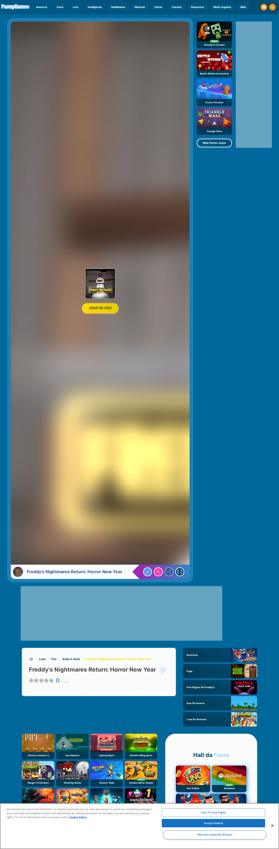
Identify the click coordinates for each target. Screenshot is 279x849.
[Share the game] (169, 571)
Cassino (177, 7)
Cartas (158, 7)
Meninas (140, 7)
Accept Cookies (213, 823)
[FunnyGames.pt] (31, 659)
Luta (75, 7)
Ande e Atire (71, 659)
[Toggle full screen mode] (179, 571)
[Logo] (15, 7)
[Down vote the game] (158, 571)
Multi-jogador (222, 7)
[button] (264, 7)
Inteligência (95, 7)
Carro (60, 7)
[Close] (272, 825)
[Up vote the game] (147, 571)
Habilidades (118, 7)
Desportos (197, 7)
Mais (243, 7)
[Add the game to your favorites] (163, 669)
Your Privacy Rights (213, 812)
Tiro (54, 659)
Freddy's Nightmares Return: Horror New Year (118, 659)
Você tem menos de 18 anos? (214, 835)
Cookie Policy (78, 817)
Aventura (41, 7)
